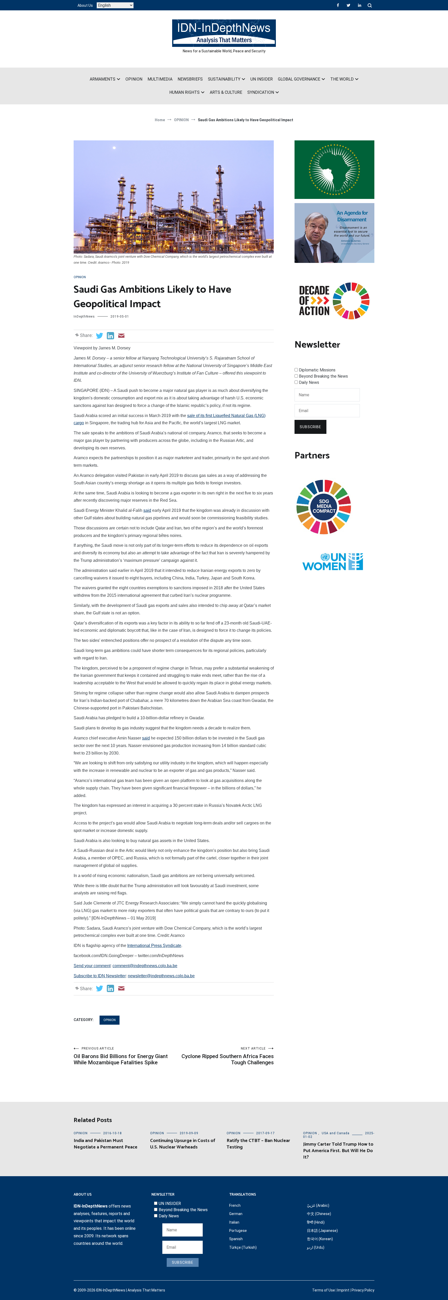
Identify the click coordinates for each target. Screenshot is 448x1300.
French (235, 1205)
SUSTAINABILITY (224, 79)
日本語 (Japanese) (322, 1231)
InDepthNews (84, 316)
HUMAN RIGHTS (184, 92)
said (147, 510)
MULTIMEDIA (160, 79)
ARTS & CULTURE (226, 92)
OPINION (133, 79)
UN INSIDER (261, 79)
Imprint (343, 1290)
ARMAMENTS (102, 79)
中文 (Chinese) (319, 1214)
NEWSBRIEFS (190, 79)
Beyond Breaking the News (323, 376)
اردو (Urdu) (315, 1247)
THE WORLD (342, 79)
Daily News (309, 382)
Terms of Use (323, 1290)
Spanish (236, 1239)
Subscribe (310, 427)
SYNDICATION (260, 92)
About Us (85, 5)
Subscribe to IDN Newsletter (100, 976)
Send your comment (92, 966)
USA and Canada (335, 1133)
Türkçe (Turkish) (243, 1247)
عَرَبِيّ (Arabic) (318, 1205)
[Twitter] (348, 5)
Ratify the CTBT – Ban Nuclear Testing (258, 1144)
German (235, 1214)
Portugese (238, 1231)
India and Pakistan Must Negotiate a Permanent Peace (105, 1144)
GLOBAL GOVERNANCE (299, 79)
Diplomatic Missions (317, 370)
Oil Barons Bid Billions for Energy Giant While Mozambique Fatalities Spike (121, 1056)
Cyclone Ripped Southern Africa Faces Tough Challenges (227, 1056)
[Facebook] (338, 5)
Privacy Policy (363, 1290)
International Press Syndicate (154, 945)
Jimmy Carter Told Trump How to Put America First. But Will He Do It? (338, 1150)
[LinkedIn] (359, 5)
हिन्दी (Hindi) (316, 1222)
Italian (234, 1222)
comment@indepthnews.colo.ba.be (145, 966)
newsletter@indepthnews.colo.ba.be (161, 976)
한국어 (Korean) (320, 1239)
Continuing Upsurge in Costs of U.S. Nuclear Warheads (182, 1144)
